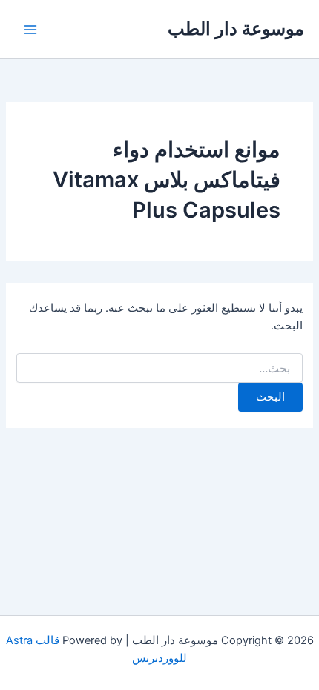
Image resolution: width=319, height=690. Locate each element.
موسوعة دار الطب (236, 28)
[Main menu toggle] (30, 29)
